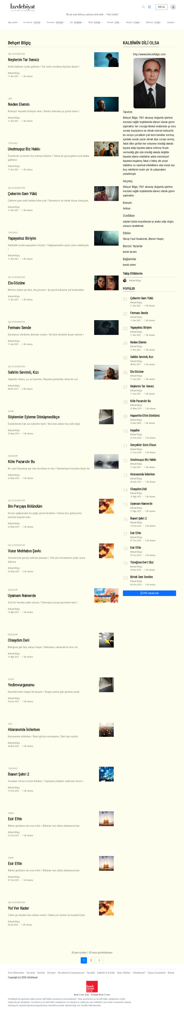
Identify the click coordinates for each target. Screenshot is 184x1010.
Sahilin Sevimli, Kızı (23, 372)
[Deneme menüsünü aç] (65, 23)
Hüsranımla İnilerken (24, 729)
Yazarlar (30, 972)
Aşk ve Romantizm (16, 54)
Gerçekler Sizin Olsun (143, 445)
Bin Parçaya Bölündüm (25, 506)
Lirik (10, 98)
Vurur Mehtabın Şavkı (24, 550)
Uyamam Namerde (22, 595)
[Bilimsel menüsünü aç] (162, 23)
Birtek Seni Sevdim (141, 577)
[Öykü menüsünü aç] (102, 23)
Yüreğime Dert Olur (142, 562)
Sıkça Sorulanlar (157, 972)
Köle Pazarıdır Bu (21, 461)
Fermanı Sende (19, 327)
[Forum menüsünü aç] (175, 23)
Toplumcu (13, 143)
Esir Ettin (15, 818)
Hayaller (135, 430)
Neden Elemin (18, 104)
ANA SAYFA (12, 22)
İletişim (51, 972)
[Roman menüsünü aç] (121, 23)
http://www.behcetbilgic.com (149, 54)
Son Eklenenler (16, 972)
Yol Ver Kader (18, 908)
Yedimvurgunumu (21, 684)
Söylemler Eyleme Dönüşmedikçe (34, 417)
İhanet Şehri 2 (18, 774)
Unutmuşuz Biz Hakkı (24, 149)
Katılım (41, 972)
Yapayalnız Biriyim (22, 238)
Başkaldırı (12, 455)
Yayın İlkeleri (124, 972)
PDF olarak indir (151, 593)
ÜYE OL (161, 7)
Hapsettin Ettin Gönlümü (145, 415)
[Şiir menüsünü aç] (83, 23)
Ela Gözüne (16, 283)
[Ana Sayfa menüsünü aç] (18, 23)
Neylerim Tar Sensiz (23, 59)
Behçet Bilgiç (14, 73)
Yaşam (11, 813)
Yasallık (91, 972)
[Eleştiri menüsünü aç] (141, 23)
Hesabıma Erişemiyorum (71, 972)
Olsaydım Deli (18, 640)
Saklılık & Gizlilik (106, 972)
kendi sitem (129, 265)
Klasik (11, 411)
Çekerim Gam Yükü (22, 193)
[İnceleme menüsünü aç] (42, 23)
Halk (10, 723)
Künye (171, 972)
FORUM (170, 22)
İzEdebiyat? (139, 972)
